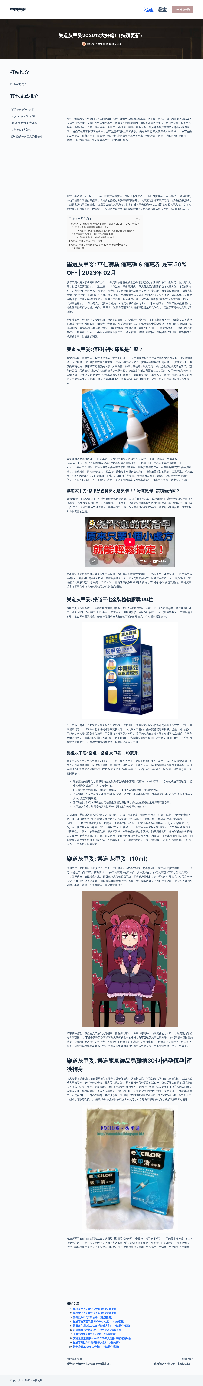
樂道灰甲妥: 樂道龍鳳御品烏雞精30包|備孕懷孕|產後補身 (99, 244)
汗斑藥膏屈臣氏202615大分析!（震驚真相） (98, 1329)
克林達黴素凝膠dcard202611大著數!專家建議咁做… (103, 1338)
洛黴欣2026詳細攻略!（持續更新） (93, 1317)
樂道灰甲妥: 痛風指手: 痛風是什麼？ (91, 227)
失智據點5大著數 (21, 129)
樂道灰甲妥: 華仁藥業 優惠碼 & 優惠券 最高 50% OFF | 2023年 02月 (105, 223)
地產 (149, 9)
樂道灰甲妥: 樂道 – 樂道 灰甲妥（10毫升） (98, 237)
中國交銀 (18, 9)
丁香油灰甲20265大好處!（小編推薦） (95, 1334)
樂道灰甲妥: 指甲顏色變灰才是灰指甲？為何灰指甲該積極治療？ (107, 231)
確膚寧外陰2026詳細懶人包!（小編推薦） (97, 1342)
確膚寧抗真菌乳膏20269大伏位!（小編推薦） (99, 1321)
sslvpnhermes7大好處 (24, 122)
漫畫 (162, 9)
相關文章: (80, 248)
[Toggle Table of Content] (136, 219)
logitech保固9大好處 (23, 116)
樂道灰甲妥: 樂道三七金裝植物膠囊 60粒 (94, 234)
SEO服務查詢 (182, 9)
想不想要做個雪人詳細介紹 (26, 136)
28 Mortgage (18, 84)
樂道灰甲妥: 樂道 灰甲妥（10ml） (88, 240)
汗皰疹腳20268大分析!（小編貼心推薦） (96, 1346)
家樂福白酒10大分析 (22, 109)
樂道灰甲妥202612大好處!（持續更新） (96, 1308)
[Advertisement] (130, 90)
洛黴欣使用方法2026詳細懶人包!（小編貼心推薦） (102, 1325)
